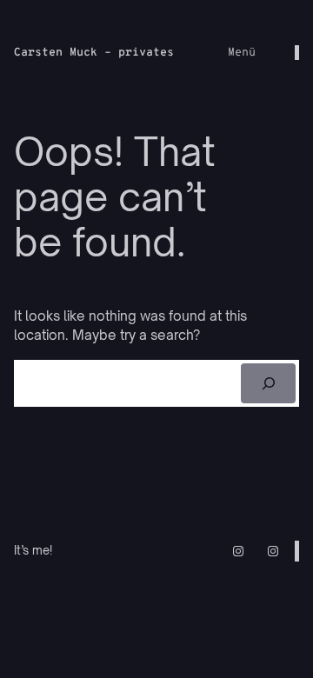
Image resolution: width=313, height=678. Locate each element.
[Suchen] (268, 382)
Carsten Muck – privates (94, 52)
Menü (242, 52)
